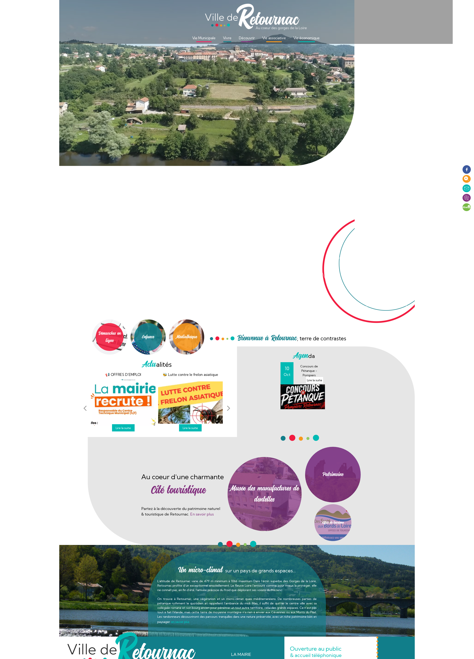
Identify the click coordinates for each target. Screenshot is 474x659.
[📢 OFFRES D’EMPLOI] (123, 402)
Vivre (227, 38)
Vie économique (306, 38)
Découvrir (247, 38)
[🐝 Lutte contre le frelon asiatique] (190, 402)
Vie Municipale (204, 38)
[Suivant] (228, 408)
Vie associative (274, 38)
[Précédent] (85, 408)
